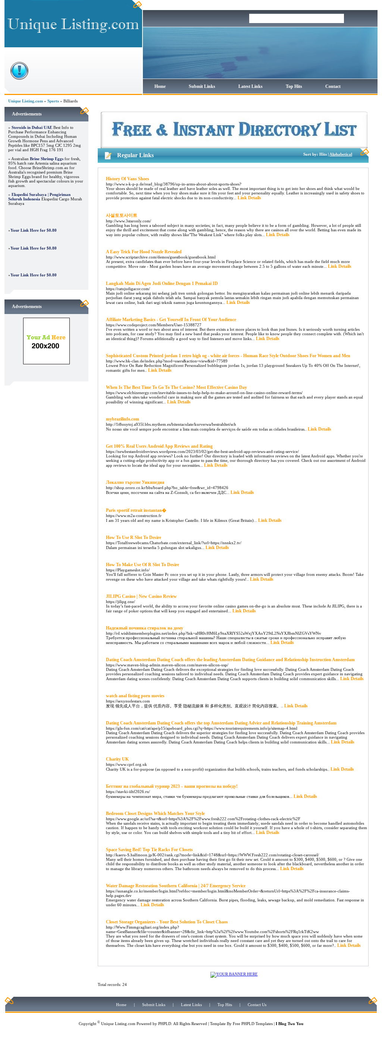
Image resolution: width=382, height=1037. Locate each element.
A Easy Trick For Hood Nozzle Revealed (144, 251)
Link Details (249, 197)
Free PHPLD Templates (253, 1023)
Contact (333, 86)
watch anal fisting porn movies (135, 695)
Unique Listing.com (25, 101)
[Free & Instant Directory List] (234, 147)
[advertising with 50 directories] (46, 363)
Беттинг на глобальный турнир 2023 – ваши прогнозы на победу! (172, 786)
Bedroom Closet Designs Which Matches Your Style (155, 813)
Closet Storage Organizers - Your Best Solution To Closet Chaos (167, 922)
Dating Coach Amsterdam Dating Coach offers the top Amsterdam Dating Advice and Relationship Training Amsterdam (221, 723)
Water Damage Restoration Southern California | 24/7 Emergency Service (175, 885)
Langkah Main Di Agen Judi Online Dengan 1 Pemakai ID (162, 283)
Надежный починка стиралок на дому (144, 628)
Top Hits (294, 86)
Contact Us (257, 1004)
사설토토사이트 (121, 215)
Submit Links (202, 86)
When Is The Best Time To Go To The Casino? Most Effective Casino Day (176, 387)
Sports (53, 101)
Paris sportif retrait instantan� (136, 510)
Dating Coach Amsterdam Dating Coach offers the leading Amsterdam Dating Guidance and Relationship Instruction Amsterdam (230, 659)
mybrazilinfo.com (122, 419)
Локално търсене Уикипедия (135, 482)
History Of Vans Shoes (127, 178)
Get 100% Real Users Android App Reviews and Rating (159, 446)
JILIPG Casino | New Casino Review (141, 596)
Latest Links (250, 86)
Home (160, 86)
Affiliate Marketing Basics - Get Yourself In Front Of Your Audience (171, 319)
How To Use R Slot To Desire (133, 537)
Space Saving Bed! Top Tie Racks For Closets (149, 849)
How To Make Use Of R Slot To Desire (142, 564)
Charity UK (117, 759)
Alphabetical (340, 154)
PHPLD (164, 1023)
